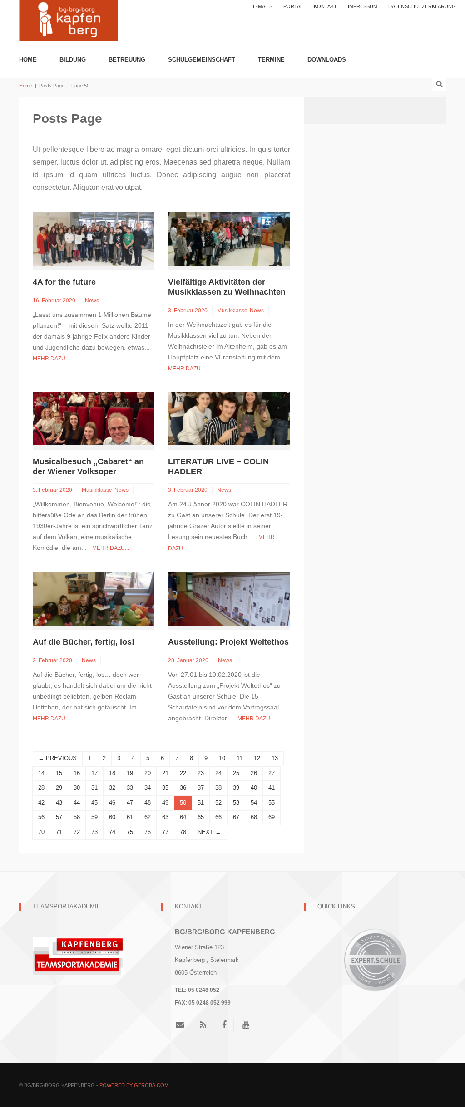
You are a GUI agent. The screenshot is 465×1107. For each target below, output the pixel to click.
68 (254, 817)
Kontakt (325, 6)
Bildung (72, 59)
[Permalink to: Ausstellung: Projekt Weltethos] (229, 598)
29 (59, 787)
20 (147, 773)
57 (59, 817)
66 (218, 817)
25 (236, 773)
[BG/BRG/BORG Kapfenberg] (68, 20)
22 (183, 773)
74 (112, 832)
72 (77, 832)
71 (59, 832)
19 (130, 773)
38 (218, 787)
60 (112, 817)
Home (28, 59)
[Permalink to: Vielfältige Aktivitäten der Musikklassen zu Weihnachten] (229, 238)
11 (239, 758)
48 (147, 802)
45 (94, 802)
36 (183, 787)
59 (94, 817)
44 (77, 802)
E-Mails (262, 6)
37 (201, 787)
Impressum (362, 6)
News (92, 300)
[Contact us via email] (183, 1025)
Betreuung (127, 59)
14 (41, 773)
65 (201, 817)
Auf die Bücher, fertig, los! (83, 641)
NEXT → (209, 832)
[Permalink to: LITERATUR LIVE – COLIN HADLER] (229, 418)
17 (94, 773)
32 (112, 787)
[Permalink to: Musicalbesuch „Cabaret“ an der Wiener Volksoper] (93, 418)
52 (218, 802)
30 (77, 787)
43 (59, 802)
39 (236, 787)
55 (271, 802)
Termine (271, 59)
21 (165, 773)
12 (257, 758)
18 (112, 773)
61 (130, 817)
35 (165, 787)
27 (271, 773)
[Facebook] (224, 1025)
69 (271, 817)
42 (41, 802)
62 (147, 817)
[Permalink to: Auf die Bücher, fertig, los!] (93, 598)
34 (147, 787)
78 (183, 832)
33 (130, 787)
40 (254, 787)
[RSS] (203, 1025)
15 (59, 773)
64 (183, 817)
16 (77, 773)
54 (254, 802)
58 (77, 817)
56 (41, 817)
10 (222, 758)
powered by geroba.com (133, 1085)
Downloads (326, 59)
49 (165, 802)
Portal (293, 6)
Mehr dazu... (51, 358)
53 (236, 802)
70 (41, 832)
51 (201, 802)
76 (147, 832)
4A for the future (64, 281)
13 (275, 758)
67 (236, 817)
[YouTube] (246, 1025)
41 (271, 787)
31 (94, 787)
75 (130, 832)
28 (41, 787)
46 (112, 802)
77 (165, 832)
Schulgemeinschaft (201, 59)
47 (130, 802)
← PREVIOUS (57, 758)
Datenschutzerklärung (422, 6)
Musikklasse (232, 310)
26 (254, 773)
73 (94, 832)
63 (165, 817)
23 (201, 773)
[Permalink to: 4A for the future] (93, 238)
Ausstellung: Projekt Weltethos (228, 641)
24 (218, 773)
